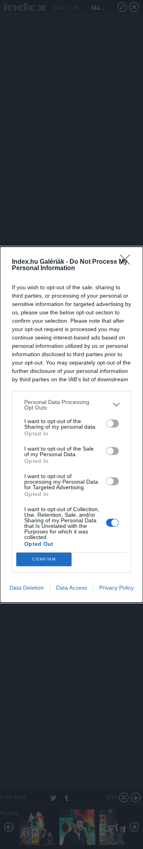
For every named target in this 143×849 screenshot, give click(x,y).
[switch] (112, 423)
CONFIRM (44, 559)
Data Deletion (27, 587)
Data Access (71, 587)
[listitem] (71, 404)
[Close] (127, 262)
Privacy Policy (116, 587)
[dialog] (71, 425)
